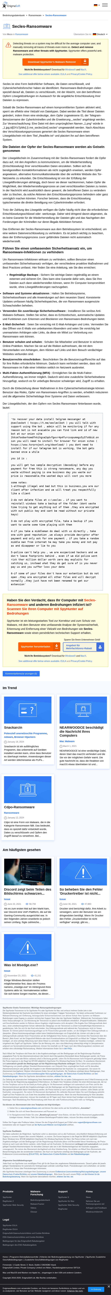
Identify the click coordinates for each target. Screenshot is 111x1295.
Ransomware (35, 15)
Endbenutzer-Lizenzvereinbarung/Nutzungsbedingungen (77, 1172)
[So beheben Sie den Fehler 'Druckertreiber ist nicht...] (83, 872)
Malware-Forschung (36, 1193)
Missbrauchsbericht (94, 1212)
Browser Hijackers (24, 737)
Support (63, 1191)
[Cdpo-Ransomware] (27, 789)
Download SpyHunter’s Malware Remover (52, 62)
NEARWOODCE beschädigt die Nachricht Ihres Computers (81, 731)
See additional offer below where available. (39, 74)
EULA (63, 74)
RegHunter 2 (8, 1201)
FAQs (78, 1174)
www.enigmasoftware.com (31, 1108)
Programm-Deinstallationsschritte (24, 1257)
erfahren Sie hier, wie (62, 1076)
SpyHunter (7, 1197)
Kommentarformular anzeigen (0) (21, 673)
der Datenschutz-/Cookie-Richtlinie (77, 1074)
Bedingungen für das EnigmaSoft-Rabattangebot (23, 1241)
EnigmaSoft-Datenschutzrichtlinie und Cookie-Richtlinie (26, 1233)
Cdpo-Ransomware (19, 807)
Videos (33, 1208)
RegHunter (63, 1209)
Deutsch (99, 5)
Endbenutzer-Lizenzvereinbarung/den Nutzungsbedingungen (39, 1074)
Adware (8, 737)
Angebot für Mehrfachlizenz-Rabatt (79, 647)
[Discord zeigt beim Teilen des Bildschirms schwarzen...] (27, 872)
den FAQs (68, 1049)
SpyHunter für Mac (66, 1201)
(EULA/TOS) (34, 1154)
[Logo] (11, 5)
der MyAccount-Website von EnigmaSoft (51, 1125)
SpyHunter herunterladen (35, 646)
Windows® (70, 69)
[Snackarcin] (27, 710)
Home (5, 1257)
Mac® (83, 69)
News (88, 1197)
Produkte (8, 1191)
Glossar (33, 1212)
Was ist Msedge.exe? (21, 965)
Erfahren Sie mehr (75, 1291)
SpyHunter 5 (63, 1197)
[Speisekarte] (105, 5)
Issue (7, 899)
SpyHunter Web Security (13, 1205)
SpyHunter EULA (10, 1225)
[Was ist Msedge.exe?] (27, 947)
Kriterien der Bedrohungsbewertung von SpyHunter (62, 1257)
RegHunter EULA (10, 1229)
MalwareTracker (37, 1204)
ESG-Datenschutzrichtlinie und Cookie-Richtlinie (23, 1237)
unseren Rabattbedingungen (42, 1174)
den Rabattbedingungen (80, 1154)
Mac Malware (67, 741)
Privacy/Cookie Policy (81, 74)
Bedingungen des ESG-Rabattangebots (20, 1245)
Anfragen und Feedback (96, 1208)
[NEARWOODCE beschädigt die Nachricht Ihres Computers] (83, 710)
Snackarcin (13, 727)
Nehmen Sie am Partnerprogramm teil (95, 1202)
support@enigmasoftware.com (89, 1122)
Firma (89, 1191)
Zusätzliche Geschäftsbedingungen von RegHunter (46, 1260)
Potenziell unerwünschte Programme (25, 733)
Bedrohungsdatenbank (14, 15)
